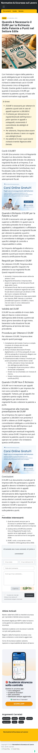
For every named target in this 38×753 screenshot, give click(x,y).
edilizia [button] (14, 718)
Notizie (21, 11)
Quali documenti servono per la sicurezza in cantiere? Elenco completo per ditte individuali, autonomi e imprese (22, 523)
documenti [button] (6, 718)
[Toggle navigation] (3, 7)
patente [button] (29, 718)
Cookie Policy (16, 749)
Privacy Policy (6, 749)
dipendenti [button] (6, 722)
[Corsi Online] (19, 196)
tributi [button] (15, 722)
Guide (15, 11)
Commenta (29, 595)
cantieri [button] (22, 718)
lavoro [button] (21, 722)
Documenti (7, 11)
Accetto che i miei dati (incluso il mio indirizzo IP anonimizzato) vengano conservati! (13, 597)
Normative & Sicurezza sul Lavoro (19, 2)
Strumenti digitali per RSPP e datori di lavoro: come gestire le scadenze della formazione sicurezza (18, 623)
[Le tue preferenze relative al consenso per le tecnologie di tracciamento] (35, 751)
